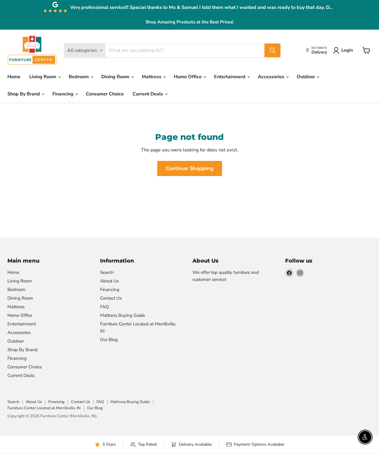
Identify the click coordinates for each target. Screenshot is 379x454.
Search (107, 272)
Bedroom (79, 76)
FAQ (104, 307)
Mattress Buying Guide (122, 315)
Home (13, 76)
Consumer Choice (105, 94)
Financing (63, 94)
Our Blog (109, 340)
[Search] (272, 50)
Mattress (152, 76)
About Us (109, 281)
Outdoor (306, 76)
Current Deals (148, 94)
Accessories (271, 76)
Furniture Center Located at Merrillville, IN (44, 408)
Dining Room (116, 76)
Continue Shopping (189, 168)
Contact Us (111, 298)
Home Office (188, 76)
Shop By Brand (24, 94)
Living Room (43, 76)
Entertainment (230, 76)
